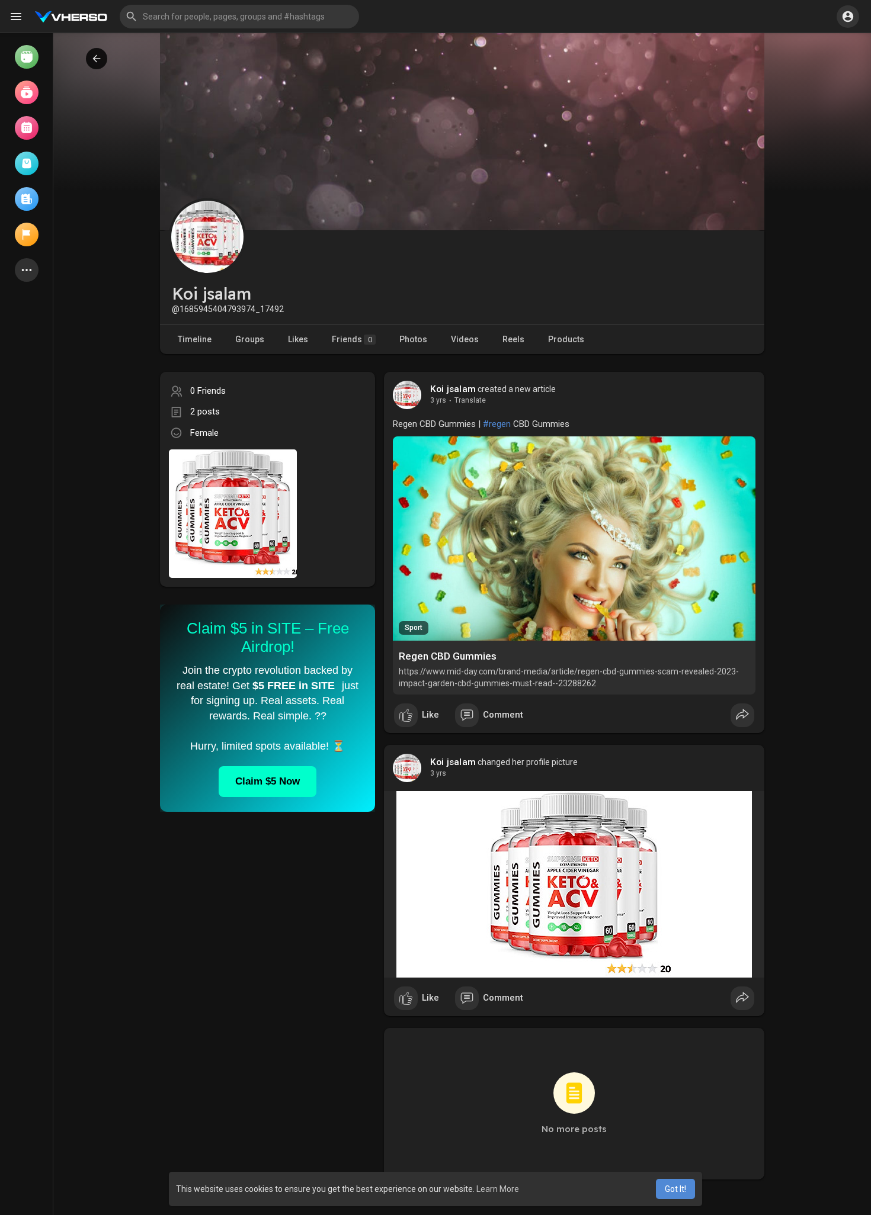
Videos (465, 339)
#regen (497, 424)
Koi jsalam (453, 389)
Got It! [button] (675, 1189)
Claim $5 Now (267, 781)
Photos (413, 339)
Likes (298, 339)
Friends (352, 339)
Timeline (195, 339)
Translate (470, 400)
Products (566, 339)
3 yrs (438, 400)
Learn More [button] (497, 1189)
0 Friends (208, 390)
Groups (249, 339)
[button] (239, 16)
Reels (513, 339)
